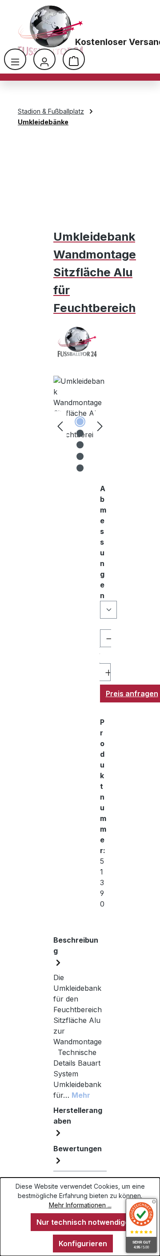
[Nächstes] (100, 425)
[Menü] (15, 59)
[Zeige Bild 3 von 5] (80, 444)
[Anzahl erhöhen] (105, 672)
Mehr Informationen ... (80, 1205)
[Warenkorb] (74, 59)
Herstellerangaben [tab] (77, 1115)
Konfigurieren (83, 1243)
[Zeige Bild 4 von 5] (80, 456)
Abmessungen (103, 542)
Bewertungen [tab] (77, 1148)
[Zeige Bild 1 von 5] (80, 421)
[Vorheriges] (60, 425)
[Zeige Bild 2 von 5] (80, 433)
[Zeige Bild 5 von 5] (80, 468)
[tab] (77, 1017)
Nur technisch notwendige (82, 1222)
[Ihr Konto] (44, 59)
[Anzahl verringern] (105, 638)
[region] (80, 426)
